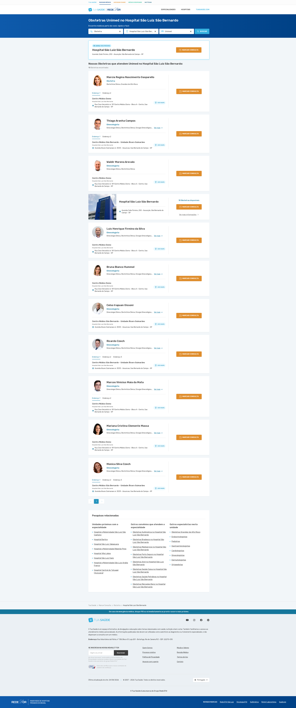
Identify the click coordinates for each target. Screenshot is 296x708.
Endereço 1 (96, 93)
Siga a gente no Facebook (201, 620)
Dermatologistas (179, 560)
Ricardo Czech (116, 341)
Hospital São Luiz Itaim (104, 558)
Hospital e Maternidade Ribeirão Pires (110, 549)
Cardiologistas (178, 551)
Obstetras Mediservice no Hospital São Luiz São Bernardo (149, 548)
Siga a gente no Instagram (194, 620)
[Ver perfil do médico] (98, 80)
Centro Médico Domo (101, 99)
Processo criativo (149, 652)
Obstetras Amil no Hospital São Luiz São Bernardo (148, 563)
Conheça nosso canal (187, 620)
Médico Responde (135, 2)
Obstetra (117, 605)
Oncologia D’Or (242, 702)
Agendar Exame (120, 2)
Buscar (203, 31)
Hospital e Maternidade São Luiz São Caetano (110, 533)
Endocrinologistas (179, 537)
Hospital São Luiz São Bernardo (113, 50)
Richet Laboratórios (268, 702)
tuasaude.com (202, 9)
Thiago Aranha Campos (121, 120)
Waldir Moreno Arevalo (121, 162)
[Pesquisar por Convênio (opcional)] (190, 31)
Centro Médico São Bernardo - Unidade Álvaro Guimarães (118, 142)
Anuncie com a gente (150, 662)
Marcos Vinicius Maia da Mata (125, 382)
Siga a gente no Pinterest (208, 620)
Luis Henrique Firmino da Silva (126, 228)
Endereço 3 (117, 357)
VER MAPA (160, 102)
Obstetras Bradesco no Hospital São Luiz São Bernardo (148, 540)
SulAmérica (254, 702)
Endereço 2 (107, 93)
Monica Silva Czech (119, 464)
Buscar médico (105, 2)
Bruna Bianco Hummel (120, 267)
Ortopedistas (177, 565)
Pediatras (176, 541)
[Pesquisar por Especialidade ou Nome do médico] (120, 31)
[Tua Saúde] (99, 620)
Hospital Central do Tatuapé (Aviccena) (106, 571)
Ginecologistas (178, 555)
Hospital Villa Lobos (102, 553)
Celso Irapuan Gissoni (120, 305)
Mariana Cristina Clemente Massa (128, 425)
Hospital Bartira (101, 539)
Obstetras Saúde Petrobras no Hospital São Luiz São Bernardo (150, 578)
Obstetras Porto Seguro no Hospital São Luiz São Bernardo (148, 555)
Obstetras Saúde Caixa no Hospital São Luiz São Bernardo (150, 570)
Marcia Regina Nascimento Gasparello (130, 77)
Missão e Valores (183, 648)
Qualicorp (282, 702)
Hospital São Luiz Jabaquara (106, 544)
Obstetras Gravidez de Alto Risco (186, 532)
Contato (180, 662)
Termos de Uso (182, 657)
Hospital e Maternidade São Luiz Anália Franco (111, 564)
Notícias (148, 2)
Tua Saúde (92, 2)
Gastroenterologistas (181, 546)
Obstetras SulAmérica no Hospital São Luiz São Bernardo (149, 533)
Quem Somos (147, 648)
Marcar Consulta (105, 605)
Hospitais (185, 9)
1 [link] (96, 501)
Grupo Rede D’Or (160, 691)
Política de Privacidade (151, 657)
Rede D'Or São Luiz (227, 702)
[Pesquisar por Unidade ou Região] (155, 31)
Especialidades (168, 9)
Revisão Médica (182, 652)
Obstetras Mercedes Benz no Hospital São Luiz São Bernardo (149, 585)
